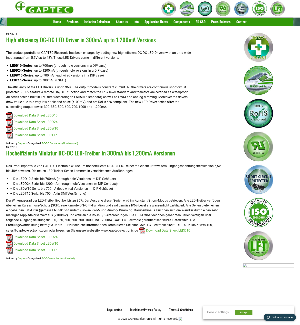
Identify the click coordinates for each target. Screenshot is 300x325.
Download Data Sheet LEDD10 (35, 115)
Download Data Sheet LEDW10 (35, 128)
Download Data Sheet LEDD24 (35, 122)
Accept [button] (243, 312)
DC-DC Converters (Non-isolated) (60, 143)
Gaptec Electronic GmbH (44, 9)
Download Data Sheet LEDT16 (35, 135)
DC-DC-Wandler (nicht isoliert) (58, 258)
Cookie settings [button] (218, 312)
